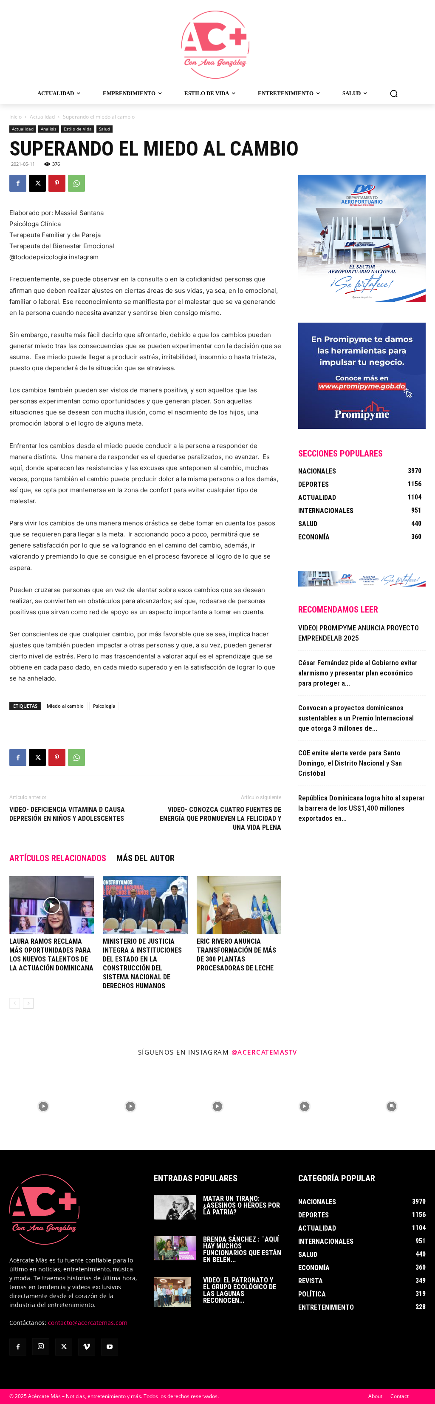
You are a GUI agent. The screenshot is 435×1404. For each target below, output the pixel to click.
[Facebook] (17, 183)
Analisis (48, 129)
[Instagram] (40, 1346)
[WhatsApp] (76, 183)
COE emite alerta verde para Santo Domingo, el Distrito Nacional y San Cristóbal (350, 763)
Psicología (104, 706)
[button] (394, 93)
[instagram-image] (43, 1106)
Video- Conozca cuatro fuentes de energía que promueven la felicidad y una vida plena (220, 818)
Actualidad (42, 116)
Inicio (15, 116)
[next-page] (28, 1003)
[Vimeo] (86, 1347)
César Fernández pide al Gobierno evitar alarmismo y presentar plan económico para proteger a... (358, 672)
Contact (399, 1396)
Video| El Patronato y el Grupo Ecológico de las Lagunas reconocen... (239, 1290)
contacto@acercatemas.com (87, 1323)
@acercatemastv (264, 1052)
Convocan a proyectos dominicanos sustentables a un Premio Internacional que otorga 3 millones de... (356, 717)
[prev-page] (14, 1003)
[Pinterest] (56, 183)
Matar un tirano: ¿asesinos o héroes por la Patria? (241, 1205)
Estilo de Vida (78, 129)
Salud (104, 129)
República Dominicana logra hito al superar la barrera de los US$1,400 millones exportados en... (361, 808)
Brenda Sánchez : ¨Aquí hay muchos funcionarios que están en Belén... (242, 1249)
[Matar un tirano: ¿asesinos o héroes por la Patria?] (175, 1207)
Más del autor (145, 858)
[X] (37, 183)
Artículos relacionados (57, 858)
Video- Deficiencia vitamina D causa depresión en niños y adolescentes (67, 814)
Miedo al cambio (65, 706)
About (375, 1396)
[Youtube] (109, 1347)
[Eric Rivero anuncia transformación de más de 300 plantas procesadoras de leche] (239, 905)
